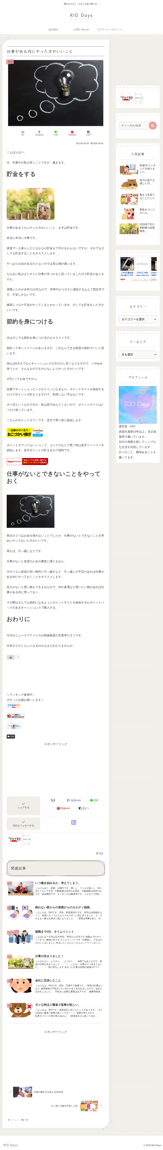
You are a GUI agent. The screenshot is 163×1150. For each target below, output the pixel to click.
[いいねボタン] (11, 657)
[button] (89, 133)
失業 (12, 736)
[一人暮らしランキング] (15, 715)
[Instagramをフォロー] (73, 822)
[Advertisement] (56, 769)
